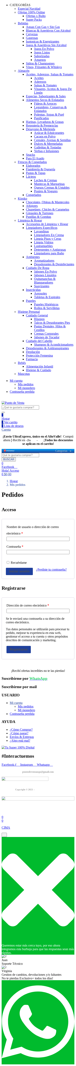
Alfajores (32, 206)
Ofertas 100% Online (31, 12)
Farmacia (32, 359)
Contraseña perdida (22, 391)
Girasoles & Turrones (39, 213)
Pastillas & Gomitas (38, 216)
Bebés (22, 363)
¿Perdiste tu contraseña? (51, 569)
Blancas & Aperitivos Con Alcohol (48, 30)
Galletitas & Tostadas (47, 147)
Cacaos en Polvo (45, 136)
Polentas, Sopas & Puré (49, 114)
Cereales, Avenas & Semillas (52, 140)
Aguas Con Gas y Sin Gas (43, 27)
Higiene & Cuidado (38, 370)
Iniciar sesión (19, 571)
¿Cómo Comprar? (21, 729)
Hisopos (39, 319)
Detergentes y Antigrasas (50, 249)
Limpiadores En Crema (49, 235)
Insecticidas (33, 290)
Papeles (31, 300)
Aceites (39, 78)
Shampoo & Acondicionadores (53, 344)
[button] (6, 474)
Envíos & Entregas (22, 737)
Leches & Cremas (45, 180)
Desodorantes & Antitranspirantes (47, 348)
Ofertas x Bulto (36, 16)
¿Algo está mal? (20, 740)
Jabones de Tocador (46, 337)
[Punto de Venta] (9, 451)
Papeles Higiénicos (46, 304)
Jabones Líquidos (45, 275)
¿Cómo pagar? (19, 733)
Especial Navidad (29, 8)
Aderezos (40, 81)
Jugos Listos (42, 52)
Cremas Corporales (46, 333)
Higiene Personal (29, 311)
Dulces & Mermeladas (48, 143)
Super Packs (34, 19)
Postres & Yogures (46, 191)
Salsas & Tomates (45, 85)
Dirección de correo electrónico (27, 605)
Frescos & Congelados (32, 162)
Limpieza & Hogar (30, 220)
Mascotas (24, 373)
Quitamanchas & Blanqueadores (45, 280)
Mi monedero (26, 388)
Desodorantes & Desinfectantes (54, 264)
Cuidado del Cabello (39, 341)
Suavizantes (41, 286)
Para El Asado (35, 158)
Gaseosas (32, 38)
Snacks (30, 154)
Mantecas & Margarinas (49, 184)
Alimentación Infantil (39, 366)
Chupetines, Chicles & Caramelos (47, 209)
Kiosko (22, 198)
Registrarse (19, 649)
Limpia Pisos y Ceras (47, 238)
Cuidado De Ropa (37, 268)
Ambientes (33, 257)
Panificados (41, 118)
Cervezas (32, 34)
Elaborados (33, 165)
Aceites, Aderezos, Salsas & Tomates (49, 74)
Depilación (33, 352)
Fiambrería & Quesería (40, 169)
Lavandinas (41, 231)
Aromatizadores (44, 260)
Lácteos (31, 176)
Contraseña (14, 546)
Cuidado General (37, 315)
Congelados (33, 195)
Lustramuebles (43, 246)
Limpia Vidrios (43, 242)
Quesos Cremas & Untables (52, 187)
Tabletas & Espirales (47, 297)
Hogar (6, 418)
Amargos (40, 59)
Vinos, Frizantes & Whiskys (44, 67)
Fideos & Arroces (45, 103)
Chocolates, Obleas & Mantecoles (47, 202)
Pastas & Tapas (35, 173)
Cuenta (6, 429)
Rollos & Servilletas (47, 308)
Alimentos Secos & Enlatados (45, 100)
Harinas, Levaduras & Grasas (45, 122)
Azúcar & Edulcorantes (49, 132)
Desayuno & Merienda (40, 129)
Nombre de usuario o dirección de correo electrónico (32, 530)
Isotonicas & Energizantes (42, 41)
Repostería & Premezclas (42, 125)
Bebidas (23, 23)
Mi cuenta (16, 380)
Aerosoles (40, 293)
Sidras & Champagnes (40, 63)
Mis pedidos (25, 384)
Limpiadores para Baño (49, 253)
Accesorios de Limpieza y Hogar (47, 224)
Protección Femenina (39, 355)
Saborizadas (41, 56)
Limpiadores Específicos (41, 227)
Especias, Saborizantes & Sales (46, 96)
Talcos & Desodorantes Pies (52, 322)
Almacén (23, 70)
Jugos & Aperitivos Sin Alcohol (46, 45)
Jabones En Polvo (45, 271)
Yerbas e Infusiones (46, 151)
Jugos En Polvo (44, 49)
